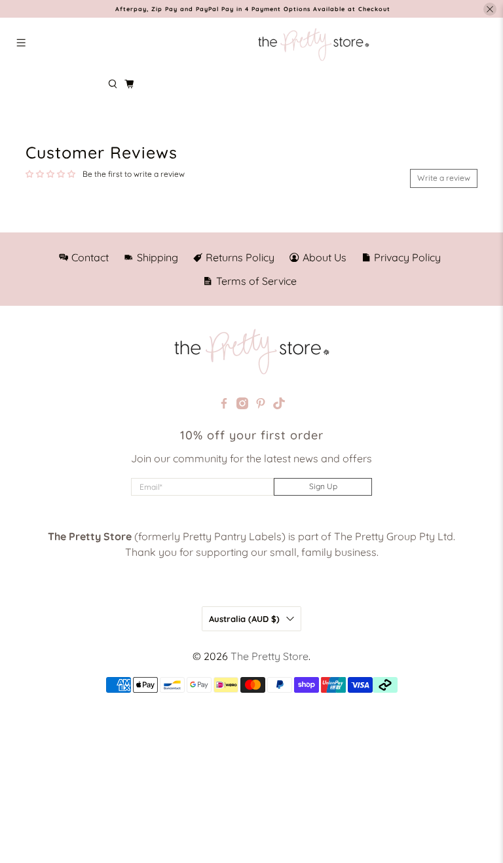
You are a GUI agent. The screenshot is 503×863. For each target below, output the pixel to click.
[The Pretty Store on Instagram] (242, 405)
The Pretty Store (269, 656)
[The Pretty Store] (313, 44)
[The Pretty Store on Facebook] (224, 405)
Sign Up (323, 486)
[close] (489, 9)
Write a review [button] (443, 178)
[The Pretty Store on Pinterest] (261, 405)
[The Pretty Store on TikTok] (279, 405)
